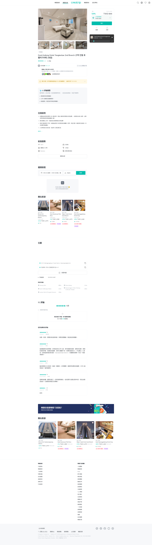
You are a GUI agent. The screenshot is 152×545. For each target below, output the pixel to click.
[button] (62, 81)
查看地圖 (64, 273)
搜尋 (80, 173)
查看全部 (62, 156)
